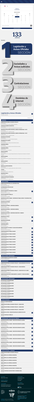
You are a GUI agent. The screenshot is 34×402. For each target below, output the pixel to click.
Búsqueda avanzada (17, 28)
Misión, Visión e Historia (4, 377)
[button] (29, 117)
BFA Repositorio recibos (21, 377)
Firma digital (19, 380)
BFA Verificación (20, 379)
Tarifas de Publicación (4, 381)
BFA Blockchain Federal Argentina (5, 386)
